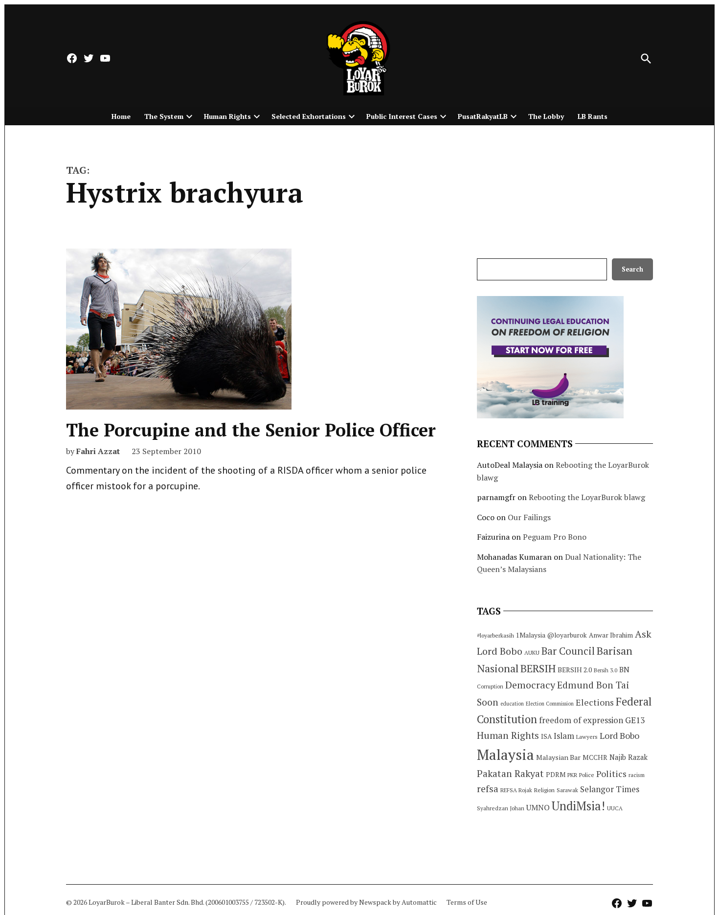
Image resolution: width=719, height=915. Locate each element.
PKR (572, 774)
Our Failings (529, 517)
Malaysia (505, 754)
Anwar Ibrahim (611, 635)
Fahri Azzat (98, 451)
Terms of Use (467, 902)
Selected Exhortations (308, 116)
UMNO (538, 807)
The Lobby (546, 116)
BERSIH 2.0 (575, 669)
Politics (611, 773)
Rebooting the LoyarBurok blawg (587, 497)
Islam (564, 735)
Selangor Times (609, 789)
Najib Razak (628, 757)
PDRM (555, 774)
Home (121, 116)
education (512, 703)
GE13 (635, 720)
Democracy (530, 684)
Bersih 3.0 (605, 670)
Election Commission (550, 703)
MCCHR (595, 757)
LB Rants (592, 116)
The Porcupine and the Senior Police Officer (251, 429)
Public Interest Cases (401, 116)
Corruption (490, 686)
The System (163, 116)
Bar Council (568, 651)
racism (637, 774)
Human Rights (227, 116)
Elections (595, 702)
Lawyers (587, 736)
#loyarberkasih (495, 635)
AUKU (531, 652)
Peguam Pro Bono (554, 536)
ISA (546, 736)
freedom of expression (581, 720)
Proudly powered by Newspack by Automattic (366, 902)
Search (632, 269)
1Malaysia (530, 635)
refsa (487, 788)
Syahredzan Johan (500, 808)
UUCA (615, 808)
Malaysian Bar (558, 757)
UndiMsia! (578, 806)
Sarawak (567, 790)
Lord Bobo (619, 735)
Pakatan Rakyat (510, 773)
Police (586, 774)
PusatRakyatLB (483, 116)
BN (624, 669)
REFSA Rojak (516, 790)
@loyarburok (567, 635)
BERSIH (538, 668)
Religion (544, 790)
